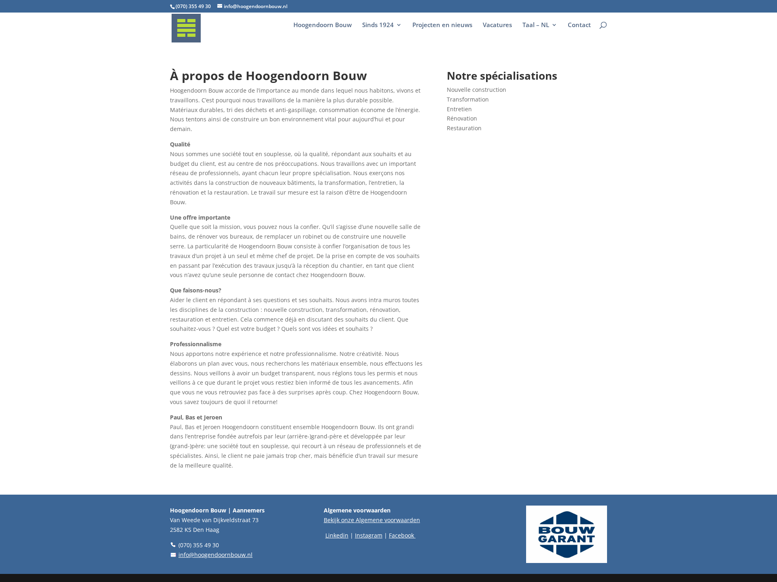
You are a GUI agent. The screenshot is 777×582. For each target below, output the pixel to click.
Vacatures (497, 25)
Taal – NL (535, 25)
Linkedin (336, 535)
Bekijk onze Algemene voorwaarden (372, 520)
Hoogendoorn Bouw (322, 25)
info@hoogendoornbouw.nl (215, 555)
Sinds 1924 (378, 25)
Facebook (402, 535)
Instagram (368, 535)
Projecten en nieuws (442, 25)
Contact (579, 25)
